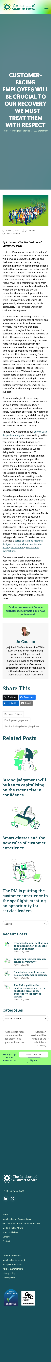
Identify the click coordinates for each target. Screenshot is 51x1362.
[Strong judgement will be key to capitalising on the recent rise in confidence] (25, 759)
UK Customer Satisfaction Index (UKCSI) (21, 1223)
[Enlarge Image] (25, 210)
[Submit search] (45, 923)
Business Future (13, 714)
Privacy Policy (9, 1273)
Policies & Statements (13, 1268)
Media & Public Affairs (13, 1228)
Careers (6, 1236)
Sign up (34, 1060)
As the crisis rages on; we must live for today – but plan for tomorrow (14, 1037)
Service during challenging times (21, 726)
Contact (6, 1241)
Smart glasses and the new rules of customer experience (24, 842)
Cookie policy (9, 1277)
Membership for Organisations (17, 1219)
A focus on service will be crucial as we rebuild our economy (37, 1038)
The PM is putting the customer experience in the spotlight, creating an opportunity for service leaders (25, 900)
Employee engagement (16, 720)
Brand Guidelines (10, 1232)
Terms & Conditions (12, 1255)
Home (5, 1214)
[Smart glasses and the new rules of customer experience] (25, 817)
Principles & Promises (13, 1264)
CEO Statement (13, 233)
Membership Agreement (14, 1260)
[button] (46, 7)
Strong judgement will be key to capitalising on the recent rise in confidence (24, 787)
